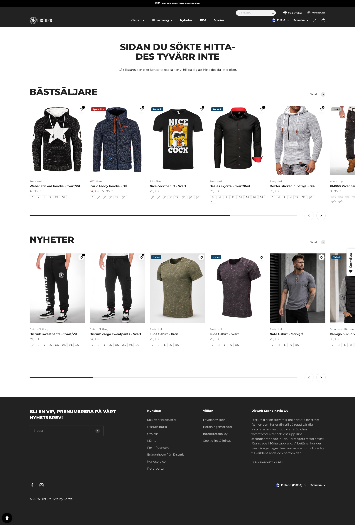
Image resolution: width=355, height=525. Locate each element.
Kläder (136, 20)
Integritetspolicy (215, 434)
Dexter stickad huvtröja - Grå (292, 186)
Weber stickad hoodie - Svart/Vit (55, 186)
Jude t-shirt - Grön (164, 334)
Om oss (152, 434)
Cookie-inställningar (218, 440)
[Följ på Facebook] (32, 485)
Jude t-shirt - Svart (224, 334)
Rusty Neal (36, 181)
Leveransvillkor (214, 420)
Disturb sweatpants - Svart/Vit (53, 334)
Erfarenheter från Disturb (165, 454)
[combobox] (253, 13)
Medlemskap (295, 12)
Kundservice (318, 12)
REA (203, 20)
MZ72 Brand (96, 181)
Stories (219, 20)
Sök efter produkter (161, 420)
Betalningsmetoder (217, 427)
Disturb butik (157, 427)
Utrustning (160, 20)
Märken (152, 440)
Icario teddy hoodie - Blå (109, 186)
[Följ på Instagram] (41, 485)
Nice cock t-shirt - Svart (168, 186)
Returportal (155, 468)
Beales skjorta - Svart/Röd (230, 186)
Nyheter (186, 20)
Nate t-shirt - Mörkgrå (286, 334)
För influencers (158, 447)
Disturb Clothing (39, 329)
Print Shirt (155, 181)
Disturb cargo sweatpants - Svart (115, 334)
